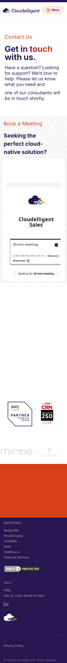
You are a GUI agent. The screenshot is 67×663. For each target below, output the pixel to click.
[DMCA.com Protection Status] (22, 571)
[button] (53, 10)
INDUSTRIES (12, 523)
